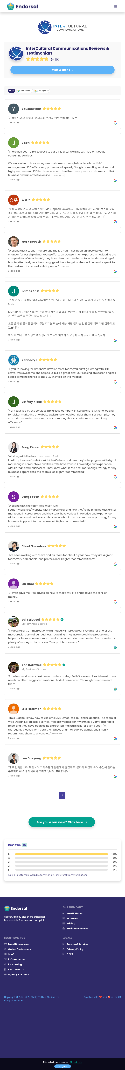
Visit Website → (62, 70)
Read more (59, 175)
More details (76, 1062)
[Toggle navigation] (115, 6)
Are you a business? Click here (60, 822)
